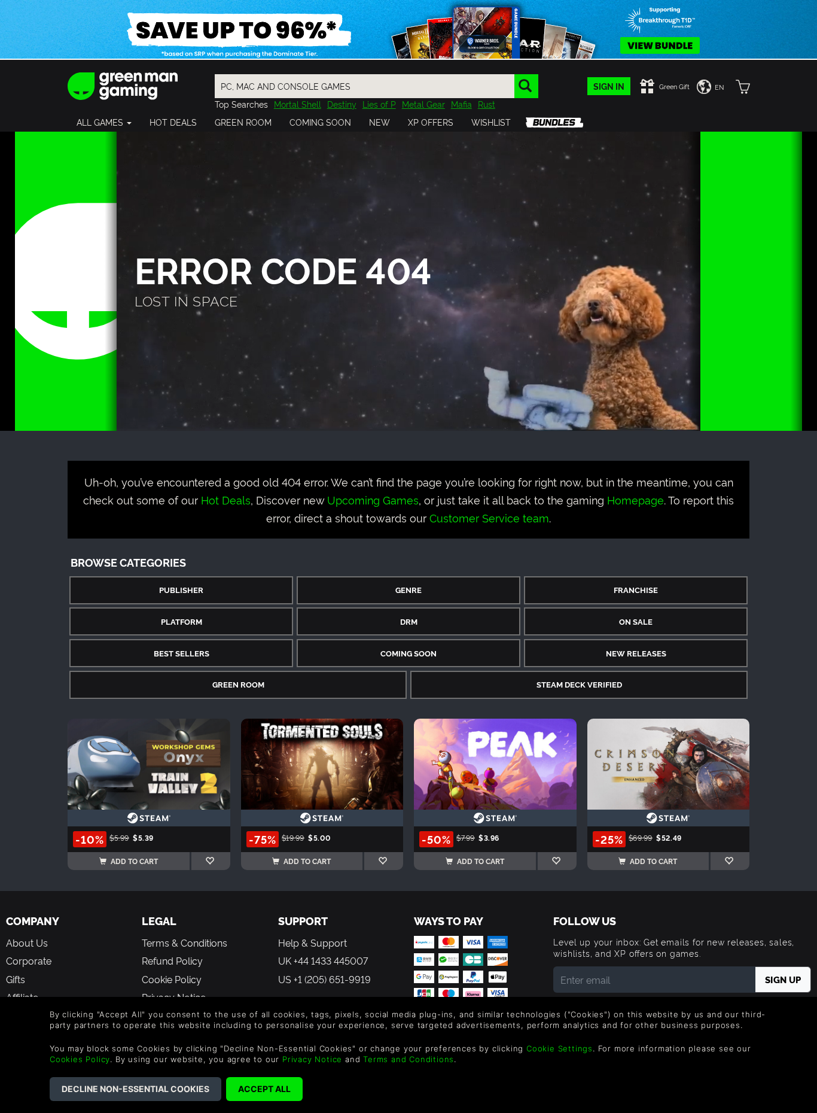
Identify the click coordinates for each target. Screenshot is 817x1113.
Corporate (28, 960)
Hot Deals (226, 499)
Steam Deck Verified (579, 684)
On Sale (636, 621)
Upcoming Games (373, 499)
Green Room (238, 684)
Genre (408, 590)
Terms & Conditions (184, 942)
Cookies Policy (80, 1059)
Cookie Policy (172, 979)
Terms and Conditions (408, 1059)
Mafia (461, 104)
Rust (486, 104)
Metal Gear (423, 104)
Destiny (341, 104)
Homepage (635, 499)
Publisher (181, 590)
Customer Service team (489, 517)
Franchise (636, 590)
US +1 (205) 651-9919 (324, 979)
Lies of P (379, 104)
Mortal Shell (297, 104)
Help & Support (312, 942)
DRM (408, 621)
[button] (104, 122)
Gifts (15, 979)
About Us (27, 942)
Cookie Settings (559, 1048)
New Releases (636, 653)
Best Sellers (181, 653)
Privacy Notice (312, 1059)
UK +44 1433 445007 (323, 960)
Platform (181, 621)
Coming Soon (408, 653)
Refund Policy (172, 960)
